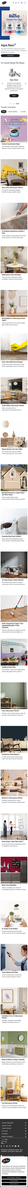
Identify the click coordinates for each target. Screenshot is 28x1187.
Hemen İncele (10, 57)
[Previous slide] (4, 23)
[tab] (9, 37)
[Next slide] (24, 23)
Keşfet (14, 97)
